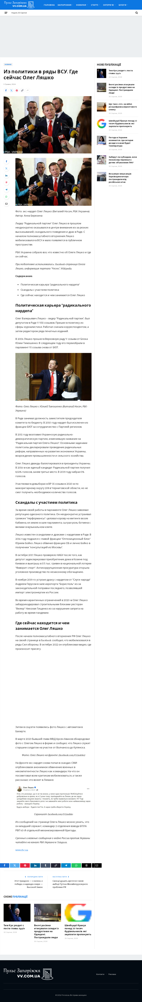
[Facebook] (6, 161)
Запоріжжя (64, 5)
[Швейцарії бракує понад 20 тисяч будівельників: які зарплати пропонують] (78, 913)
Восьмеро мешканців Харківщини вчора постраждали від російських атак (120, 177)
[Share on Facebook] (6, 90)
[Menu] (6, 13)
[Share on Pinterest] (16, 90)
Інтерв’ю (108, 5)
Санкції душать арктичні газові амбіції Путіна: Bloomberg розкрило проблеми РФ (70, 883)
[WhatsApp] (6, 196)
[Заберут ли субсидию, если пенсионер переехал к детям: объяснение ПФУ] (101, 160)
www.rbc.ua (21, 849)
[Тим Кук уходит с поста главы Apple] (17, 913)
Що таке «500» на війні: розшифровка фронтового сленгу (123, 107)
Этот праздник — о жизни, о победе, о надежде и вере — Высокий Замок (28, 883)
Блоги (122, 5)
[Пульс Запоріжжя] (19, 5)
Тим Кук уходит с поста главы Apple (14, 927)
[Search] (136, 13)
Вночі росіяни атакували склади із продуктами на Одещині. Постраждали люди (46, 931)
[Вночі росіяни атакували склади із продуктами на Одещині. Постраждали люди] (47, 913)
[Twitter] (6, 168)
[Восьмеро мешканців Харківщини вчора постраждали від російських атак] (101, 176)
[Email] (6, 203)
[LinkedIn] (6, 175)
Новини (81, 5)
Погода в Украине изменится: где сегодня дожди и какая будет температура (121, 141)
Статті (94, 5)
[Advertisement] (71, 36)
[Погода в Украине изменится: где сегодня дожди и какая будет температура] (101, 140)
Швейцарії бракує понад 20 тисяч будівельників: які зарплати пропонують (78, 930)
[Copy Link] (22, 90)
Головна (49, 5)
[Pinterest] (6, 182)
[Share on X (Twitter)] (11, 90)
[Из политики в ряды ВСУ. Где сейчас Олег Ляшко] (48, 124)
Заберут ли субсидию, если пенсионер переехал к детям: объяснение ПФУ (123, 160)
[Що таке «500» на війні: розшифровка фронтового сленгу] (101, 107)
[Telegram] (6, 189)
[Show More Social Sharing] (27, 90)
